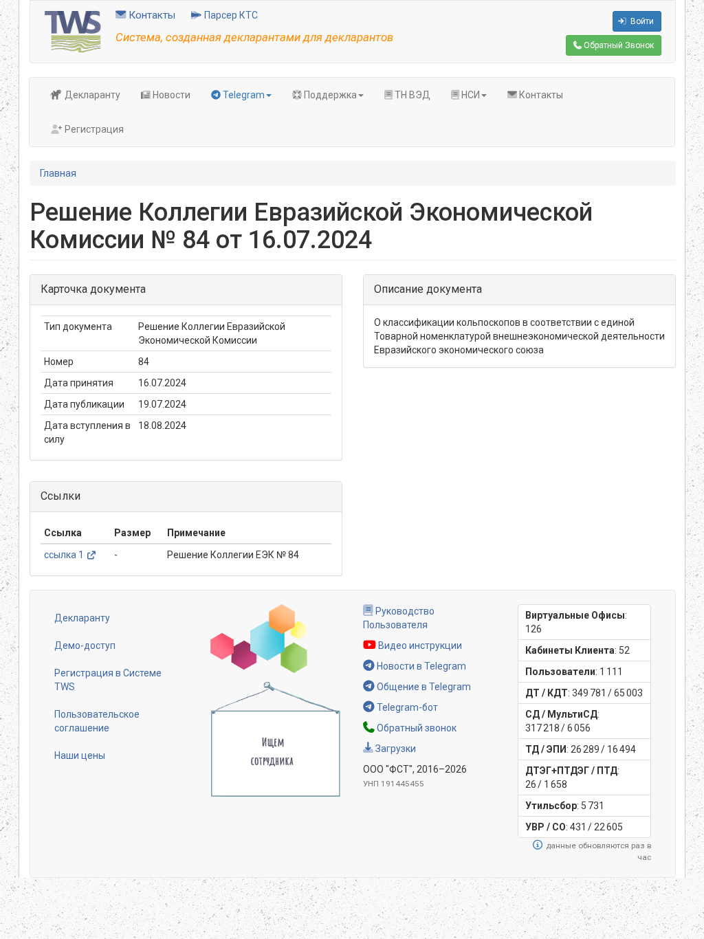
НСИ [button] (469, 94)
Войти (641, 21)
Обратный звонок (415, 727)
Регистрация (93, 129)
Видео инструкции (419, 645)
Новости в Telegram (420, 666)
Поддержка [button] (329, 94)
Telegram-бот (406, 707)
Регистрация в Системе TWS (108, 679)
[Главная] (73, 30)
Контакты (150, 15)
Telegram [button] (243, 94)
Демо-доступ (85, 645)
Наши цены (79, 755)
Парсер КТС (230, 15)
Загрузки (394, 748)
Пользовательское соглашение (97, 721)
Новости (170, 94)
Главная (58, 173)
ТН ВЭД (411, 94)
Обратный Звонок (618, 45)
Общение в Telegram (423, 686)
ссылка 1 (64, 554)
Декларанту (91, 94)
